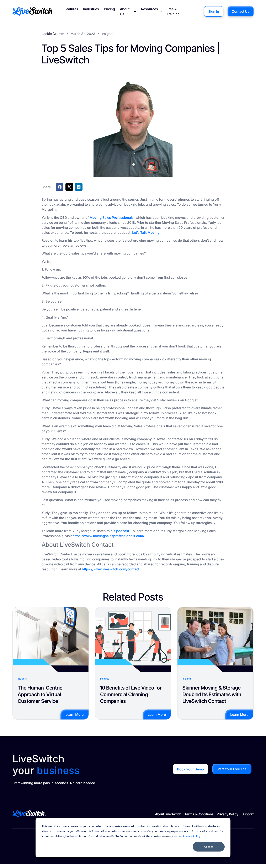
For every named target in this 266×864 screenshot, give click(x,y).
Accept (208, 846)
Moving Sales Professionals (112, 217)
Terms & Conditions (199, 814)
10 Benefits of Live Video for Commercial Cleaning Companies (131, 694)
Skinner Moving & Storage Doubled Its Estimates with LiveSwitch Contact (211, 694)
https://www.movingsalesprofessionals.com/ (108, 536)
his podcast (120, 531)
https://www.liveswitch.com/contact (110, 569)
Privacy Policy (191, 836)
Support (248, 814)
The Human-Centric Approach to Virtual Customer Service (40, 694)
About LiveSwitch (168, 814)
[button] (59, 187)
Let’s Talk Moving (146, 232)
